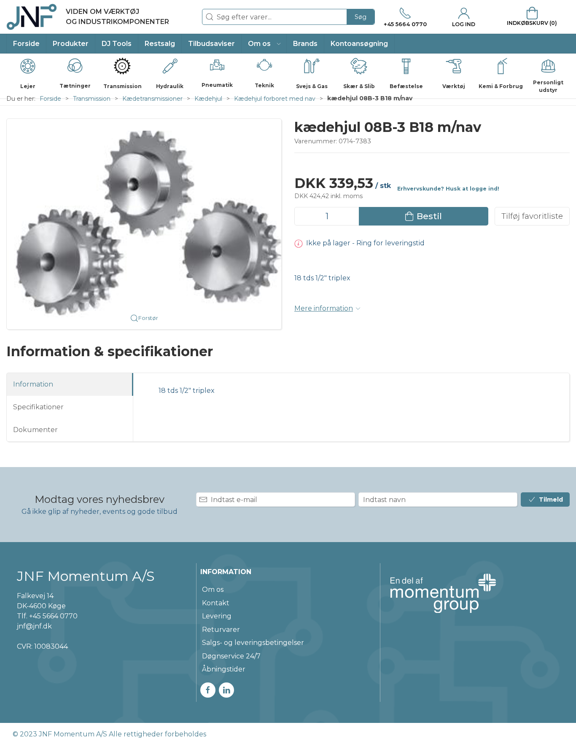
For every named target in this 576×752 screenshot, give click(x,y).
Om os (212, 589)
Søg (360, 17)
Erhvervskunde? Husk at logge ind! (448, 188)
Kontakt (215, 603)
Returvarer (221, 630)
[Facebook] (207, 690)
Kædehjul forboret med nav (274, 98)
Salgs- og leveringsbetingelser (253, 643)
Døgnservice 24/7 (231, 656)
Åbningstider (223, 669)
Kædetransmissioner (152, 98)
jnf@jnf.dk (34, 626)
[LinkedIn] (226, 690)
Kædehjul (208, 98)
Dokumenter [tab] (35, 430)
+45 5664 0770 (53, 616)
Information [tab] (33, 384)
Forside (50, 98)
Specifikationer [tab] (38, 407)
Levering (216, 616)
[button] (264, 43)
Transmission (91, 98)
